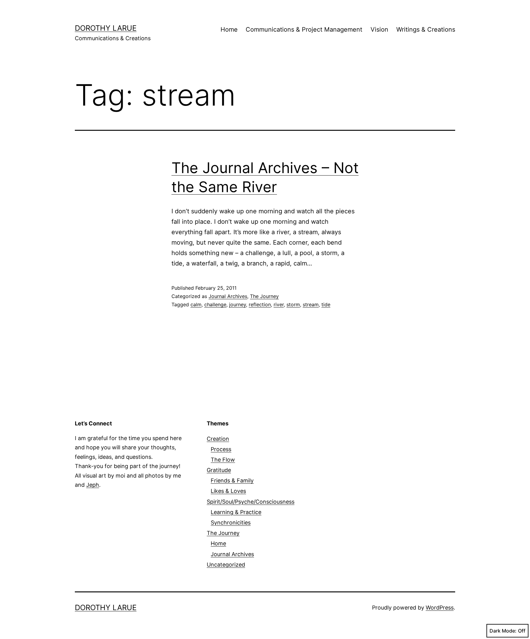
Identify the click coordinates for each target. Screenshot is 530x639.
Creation (218, 439)
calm (196, 304)
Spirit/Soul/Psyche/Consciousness (250, 501)
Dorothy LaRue (105, 28)
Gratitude (219, 470)
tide (325, 304)
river (279, 304)
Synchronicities (231, 522)
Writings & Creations (425, 29)
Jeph (92, 485)
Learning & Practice (236, 512)
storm (293, 304)
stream (311, 304)
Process (221, 449)
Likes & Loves (228, 491)
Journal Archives (228, 296)
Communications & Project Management (304, 29)
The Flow (223, 459)
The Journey (264, 296)
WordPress (440, 607)
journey (237, 304)
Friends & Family (232, 480)
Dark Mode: (503, 631)
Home (229, 29)
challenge (215, 304)
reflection (260, 304)
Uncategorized (226, 564)
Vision (379, 29)
